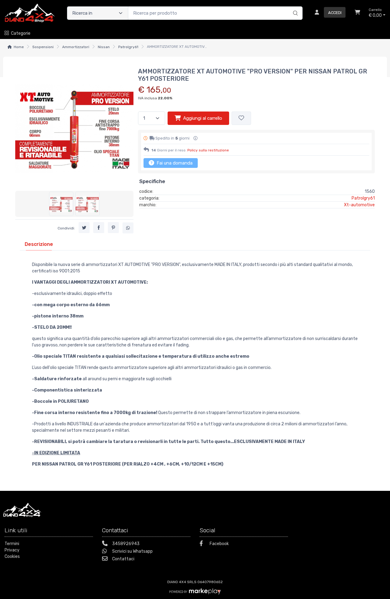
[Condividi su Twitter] (84, 227)
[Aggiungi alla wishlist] (241, 118)
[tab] (39, 244)
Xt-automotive (359, 204)
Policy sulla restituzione (208, 150)
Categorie (20, 33)
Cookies (12, 556)
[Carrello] (357, 13)
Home (19, 47)
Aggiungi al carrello (202, 118)
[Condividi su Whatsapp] (127, 227)
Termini (12, 543)
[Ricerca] (294, 6)
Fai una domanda (174, 163)
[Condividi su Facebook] (98, 227)
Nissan (104, 47)
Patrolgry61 (128, 47)
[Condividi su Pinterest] (113, 227)
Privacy (12, 550)
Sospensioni (43, 47)
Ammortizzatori (75, 47)
